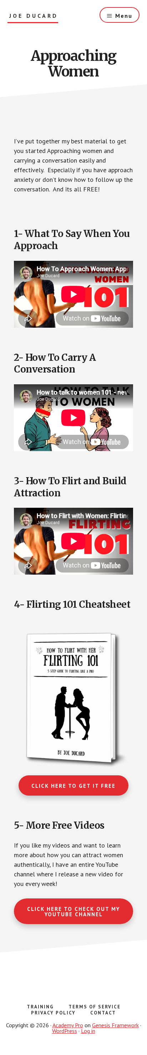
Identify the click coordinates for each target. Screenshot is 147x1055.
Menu (123, 15)
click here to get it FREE (73, 785)
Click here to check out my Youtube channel (73, 912)
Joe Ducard (33, 15)
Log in (88, 1030)
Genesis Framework (115, 1025)
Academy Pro (67, 1025)
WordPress (64, 1030)
